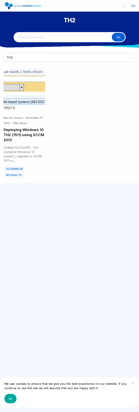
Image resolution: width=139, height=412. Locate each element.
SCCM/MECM (14, 168)
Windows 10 (14, 174)
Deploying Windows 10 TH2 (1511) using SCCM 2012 (24, 135)
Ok (10, 398)
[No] (133, 383)
